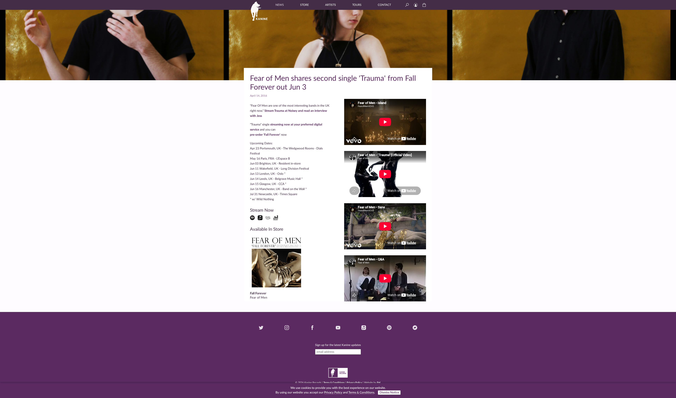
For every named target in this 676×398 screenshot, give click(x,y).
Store (304, 5)
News (280, 5)
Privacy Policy (354, 382)
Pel (378, 382)
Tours (356, 5)
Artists (330, 5)
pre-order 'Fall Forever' (265, 134)
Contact (384, 5)
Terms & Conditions (334, 382)
